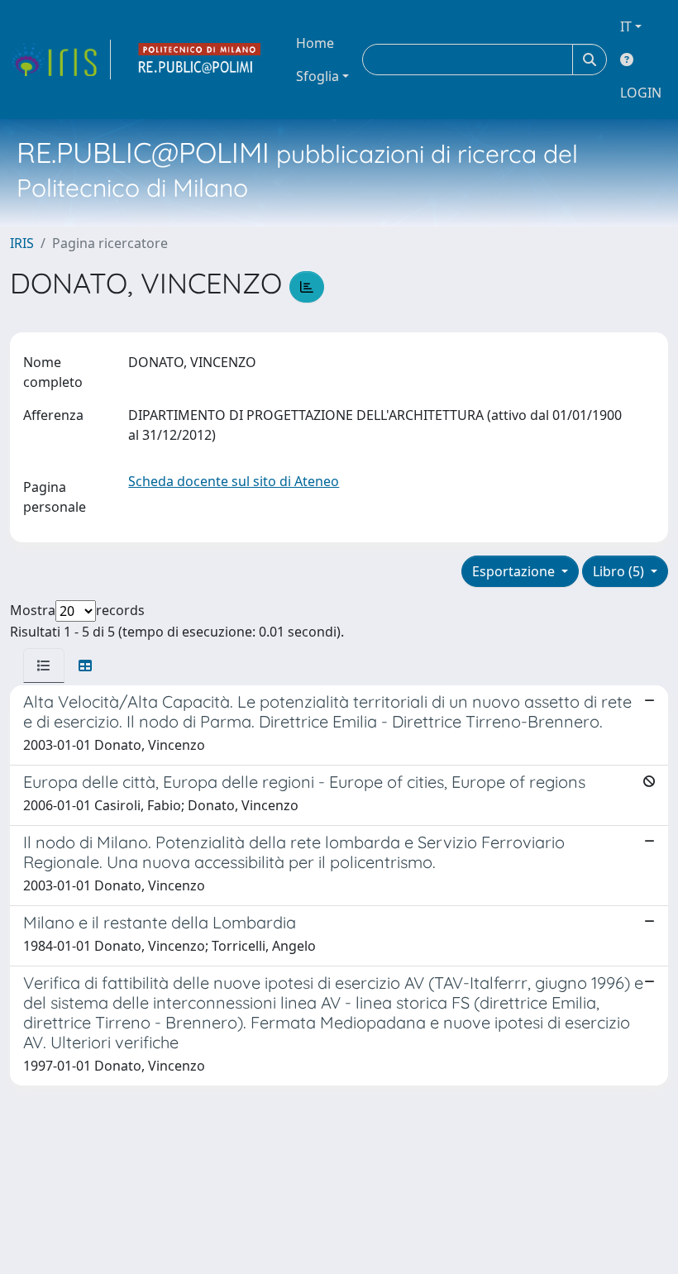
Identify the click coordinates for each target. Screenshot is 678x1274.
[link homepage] (60, 59)
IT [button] (626, 26)
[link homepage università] (200, 59)
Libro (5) (620, 571)
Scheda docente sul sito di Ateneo (233, 481)
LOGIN (640, 93)
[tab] (43, 665)
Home (315, 43)
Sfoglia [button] (317, 76)
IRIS (22, 243)
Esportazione (515, 571)
